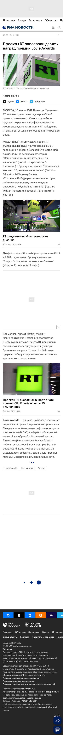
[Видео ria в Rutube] (51, 615)
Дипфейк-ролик (12, 253)
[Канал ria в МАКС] (8, 615)
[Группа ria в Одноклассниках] (40, 615)
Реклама (24, 637)
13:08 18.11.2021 (11, 35)
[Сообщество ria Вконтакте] (30, 615)
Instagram (18, 190)
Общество (20, 632)
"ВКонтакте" (45, 190)
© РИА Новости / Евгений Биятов (16, 88)
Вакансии (7, 649)
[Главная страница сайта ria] (17, 27)
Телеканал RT (11, 468)
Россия (41, 468)
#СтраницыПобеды (15, 145)
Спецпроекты (10, 637)
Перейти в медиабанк (40, 88)
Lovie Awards (27, 468)
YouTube (8, 194)
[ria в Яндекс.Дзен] (19, 615)
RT (41, 126)
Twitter (7, 190)
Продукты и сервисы (43, 637)
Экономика (33, 632)
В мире (45, 632)
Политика (7, 632)
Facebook (30, 190)
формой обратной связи (30, 698)
